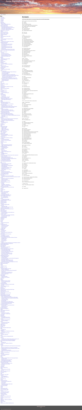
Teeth (1, 373)
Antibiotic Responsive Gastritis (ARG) (5, 36)
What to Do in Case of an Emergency (6, 140)
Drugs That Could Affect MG (5, 269)
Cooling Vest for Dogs (4, 206)
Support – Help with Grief (4, 367)
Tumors (2, 387)
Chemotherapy (3, 85)
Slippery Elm (2, 353)
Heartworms (2, 203)
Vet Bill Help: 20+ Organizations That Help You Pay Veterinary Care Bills (10, 176)
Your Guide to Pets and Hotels (5, 391)
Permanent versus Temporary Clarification (6, 172)
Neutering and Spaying (4, 283)
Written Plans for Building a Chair (5, 56)
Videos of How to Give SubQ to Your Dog (6, 363)
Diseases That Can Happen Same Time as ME (6, 113)
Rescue (1, 335)
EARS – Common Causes (4, 131)
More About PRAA (3, 300)
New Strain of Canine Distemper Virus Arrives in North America (9, 118)
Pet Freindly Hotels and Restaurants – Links (7, 157)
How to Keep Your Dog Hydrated (5, 215)
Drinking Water (3, 124)
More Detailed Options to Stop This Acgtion (7, 135)
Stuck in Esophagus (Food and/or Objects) (6, 361)
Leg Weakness (2, 229)
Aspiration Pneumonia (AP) (4, 42)
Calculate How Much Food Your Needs (6, 163)
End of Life (2, 141)
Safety (1, 341)
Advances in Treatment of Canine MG (6, 268)
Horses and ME (3, 209)
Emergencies (2, 138)
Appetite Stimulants (3, 39)
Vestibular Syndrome (3, 393)
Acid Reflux (2, 20)
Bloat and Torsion (3, 61)
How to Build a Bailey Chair (5, 53)
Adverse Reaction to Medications (5, 30)
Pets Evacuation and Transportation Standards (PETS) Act (8, 158)
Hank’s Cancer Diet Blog (5, 73)
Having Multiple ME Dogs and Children (6, 167)
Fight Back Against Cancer (5, 79)
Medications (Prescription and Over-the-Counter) (7, 248)
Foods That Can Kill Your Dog (4, 186)
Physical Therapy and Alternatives (5, 310)
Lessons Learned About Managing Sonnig (6, 232)
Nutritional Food (3, 288)
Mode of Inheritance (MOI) (4, 263)
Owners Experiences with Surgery (5, 369)
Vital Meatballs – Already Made (5, 184)
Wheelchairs (2, 400)
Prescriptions (2, 315)
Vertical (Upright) (3, 169)
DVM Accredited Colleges (4, 126)
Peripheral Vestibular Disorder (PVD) (5, 294)
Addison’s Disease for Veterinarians (6, 24)
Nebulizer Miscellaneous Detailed (5, 280)
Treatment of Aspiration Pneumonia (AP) (6, 47)
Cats (1, 82)
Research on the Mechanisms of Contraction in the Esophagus (9, 347)
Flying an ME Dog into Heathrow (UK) (6, 381)
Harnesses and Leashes (4, 202)
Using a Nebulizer (3, 282)
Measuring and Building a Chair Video (6, 55)
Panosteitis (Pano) (3, 230)
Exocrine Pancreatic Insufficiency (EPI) (6, 160)
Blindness (2, 60)
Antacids (2, 35)
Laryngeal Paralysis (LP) (4, 224)
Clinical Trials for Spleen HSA (6, 72)
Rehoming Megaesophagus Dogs (5, 332)
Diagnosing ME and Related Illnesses (5, 102)
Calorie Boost (2, 68)
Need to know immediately (5, 66)
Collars (1, 89)
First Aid (2, 177)
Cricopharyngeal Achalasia (4, 147)
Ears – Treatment (3, 132)
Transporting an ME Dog (4, 380)
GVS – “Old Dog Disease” (4, 196)
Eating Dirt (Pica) (3, 133)
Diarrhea (2, 108)
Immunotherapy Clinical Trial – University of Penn (8, 74)
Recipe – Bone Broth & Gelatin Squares (6, 327)
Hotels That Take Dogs (4, 210)
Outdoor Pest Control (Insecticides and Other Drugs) (7, 289)
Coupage (2, 93)
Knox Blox (2, 223)
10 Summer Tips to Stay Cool (5, 92)
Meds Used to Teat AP (4, 43)
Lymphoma (2, 241)
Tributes (2, 386)
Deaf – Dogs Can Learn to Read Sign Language (7, 114)
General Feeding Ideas (4, 166)
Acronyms (2, 21)
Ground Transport (3, 382)
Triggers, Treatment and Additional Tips (6, 145)
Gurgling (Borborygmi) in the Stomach (6, 200)
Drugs (1, 125)
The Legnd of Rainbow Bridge (5, 199)
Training (2, 379)
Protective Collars (3, 316)
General (2, 190)
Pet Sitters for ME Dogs (4, 307)
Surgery (2, 368)
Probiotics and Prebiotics (5, 80)
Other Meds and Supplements (5, 252)
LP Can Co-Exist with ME (4, 226)
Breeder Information (3, 65)
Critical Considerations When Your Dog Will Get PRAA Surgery (9, 297)
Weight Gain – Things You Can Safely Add (6, 399)
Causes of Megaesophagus (4, 256)
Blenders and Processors (4, 59)
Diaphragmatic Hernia (4, 104)
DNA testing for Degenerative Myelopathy (6, 98)
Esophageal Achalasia (4, 148)
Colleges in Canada (3, 128)
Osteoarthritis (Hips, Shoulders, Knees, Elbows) (7, 41)
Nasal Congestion (3, 274)
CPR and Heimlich (3, 94)
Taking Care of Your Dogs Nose (5, 277)
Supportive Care (3, 271)
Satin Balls (2, 183)
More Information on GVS (4, 197)
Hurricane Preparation (3, 211)
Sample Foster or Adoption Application (6, 28)
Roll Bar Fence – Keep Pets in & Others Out (6, 343)
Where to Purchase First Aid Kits (5, 180)
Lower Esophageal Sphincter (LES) (5, 236)
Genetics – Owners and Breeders (5, 191)
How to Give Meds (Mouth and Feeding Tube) (7, 251)
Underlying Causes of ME (4, 388)
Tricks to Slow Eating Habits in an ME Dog (6, 137)
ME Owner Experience (4, 394)
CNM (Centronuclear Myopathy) (5, 88)
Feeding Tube (2, 170)
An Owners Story (3, 329)
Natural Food (2, 278)
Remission (2, 333)
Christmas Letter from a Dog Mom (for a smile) (7, 86)
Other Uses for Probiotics (4, 320)
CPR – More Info (3, 95)
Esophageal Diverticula (4, 153)
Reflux (1, 328)
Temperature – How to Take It (4, 374)
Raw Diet (2, 326)
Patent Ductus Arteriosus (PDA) (5, 291)
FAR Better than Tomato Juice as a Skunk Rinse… (7, 178)
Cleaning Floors (3, 87)
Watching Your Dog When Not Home (5, 397)
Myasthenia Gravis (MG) (4, 267)
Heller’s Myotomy (3, 239)
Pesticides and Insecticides (4, 304)
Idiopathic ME (2, 218)
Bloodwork (2, 62)
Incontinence (2, 219)
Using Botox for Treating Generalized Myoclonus (7, 120)
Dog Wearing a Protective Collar (5, 317)
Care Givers (2, 81)
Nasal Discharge (3, 275)
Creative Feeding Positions (4, 164)
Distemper (2, 117)
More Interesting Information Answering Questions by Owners (9, 261)
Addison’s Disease (3, 23)
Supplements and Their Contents (5, 69)
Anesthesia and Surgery (4, 34)
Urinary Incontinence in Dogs (4, 389)
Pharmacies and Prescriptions (4, 308)
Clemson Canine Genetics (4, 192)
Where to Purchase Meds (4, 254)
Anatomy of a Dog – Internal (4, 33)
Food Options (2, 182)
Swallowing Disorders (3, 371)
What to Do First (3, 48)
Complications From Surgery (5, 225)
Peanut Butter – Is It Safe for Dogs (5, 313)
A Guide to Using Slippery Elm (5, 354)
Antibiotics (2, 37)
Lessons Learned (3, 231)
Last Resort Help (3, 228)
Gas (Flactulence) (3, 189)
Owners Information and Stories (5, 171)
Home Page (2, 17)
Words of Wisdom (3, 401)
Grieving (2, 198)
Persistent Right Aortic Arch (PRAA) (5, 295)
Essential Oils (2, 154)
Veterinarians (2, 395)
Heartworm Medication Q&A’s (5, 204)
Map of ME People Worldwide (4, 244)
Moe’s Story (2, 365)
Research (2, 337)
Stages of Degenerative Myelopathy (6, 99)
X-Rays (2, 402)
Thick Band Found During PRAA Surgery (6, 303)
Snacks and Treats (3, 355)
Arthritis (2, 40)
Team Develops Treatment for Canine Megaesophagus (8, 339)
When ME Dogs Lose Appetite (5, 235)
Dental (1, 100)
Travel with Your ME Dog (4, 385)
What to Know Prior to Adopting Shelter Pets (7, 336)
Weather (2, 398)
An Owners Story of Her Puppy (5, 322)
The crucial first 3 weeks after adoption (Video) (7, 29)
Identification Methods (4, 217)
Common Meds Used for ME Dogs (5, 249)
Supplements (2, 366)
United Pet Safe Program (4, 384)
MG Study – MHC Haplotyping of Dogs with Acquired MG (9, 270)
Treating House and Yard (4, 306)
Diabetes (2, 101)
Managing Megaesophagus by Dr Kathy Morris (7, 243)
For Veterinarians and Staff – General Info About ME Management (10, 258)
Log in (41, 407)
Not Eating (2, 287)
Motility (2, 264)
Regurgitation (2, 330)
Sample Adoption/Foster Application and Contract (7, 27)
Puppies (2, 321)
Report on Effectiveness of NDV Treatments (7, 119)
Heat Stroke (2, 205)
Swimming (2, 372)
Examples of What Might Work (5, 352)
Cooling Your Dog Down (4, 91)
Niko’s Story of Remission (4, 334)
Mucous (2, 265)
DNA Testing (2, 121)
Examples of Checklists (4, 213)
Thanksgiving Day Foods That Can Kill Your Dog (7, 187)
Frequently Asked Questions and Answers (6, 144)
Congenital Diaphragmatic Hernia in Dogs (6, 105)
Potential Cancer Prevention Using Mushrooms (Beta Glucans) (9, 78)
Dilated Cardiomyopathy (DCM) (5, 111)
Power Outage (2, 314)
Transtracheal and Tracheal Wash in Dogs (6, 46)
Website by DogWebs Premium (41, 406)
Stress (1, 356)
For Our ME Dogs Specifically (5, 139)
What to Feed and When (4, 323)
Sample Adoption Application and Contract (7, 26)
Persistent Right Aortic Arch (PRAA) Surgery (7, 301)
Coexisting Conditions (4, 257)
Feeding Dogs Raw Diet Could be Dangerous (7, 165)
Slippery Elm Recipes (4, 150)
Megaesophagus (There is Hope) (5, 255)
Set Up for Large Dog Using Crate (5, 281)
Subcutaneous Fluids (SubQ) (4, 362)
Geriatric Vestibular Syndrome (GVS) (5, 195)
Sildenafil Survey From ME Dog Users (6, 350)
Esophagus (2, 152)
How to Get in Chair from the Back (5, 54)
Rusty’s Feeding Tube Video (4, 173)
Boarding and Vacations (4, 63)
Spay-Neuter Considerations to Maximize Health (7, 284)
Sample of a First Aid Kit (4, 179)
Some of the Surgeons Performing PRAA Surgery (7, 302)
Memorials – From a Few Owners (5, 262)
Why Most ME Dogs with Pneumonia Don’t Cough (7, 49)
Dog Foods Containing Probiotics (5, 319)
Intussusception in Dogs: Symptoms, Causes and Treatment (9, 106)
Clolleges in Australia (4, 127)
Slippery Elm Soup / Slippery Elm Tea (6, 151)
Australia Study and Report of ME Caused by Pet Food (8, 50)
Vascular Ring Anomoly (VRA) (4, 392)
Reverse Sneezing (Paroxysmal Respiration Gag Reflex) (8, 340)
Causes (2, 143)
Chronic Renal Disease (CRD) (5, 222)
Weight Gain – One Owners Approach (6, 185)
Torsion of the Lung (3, 378)
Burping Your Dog (3, 67)
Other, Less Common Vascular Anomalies (6, 359)
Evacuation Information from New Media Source (7, 212)
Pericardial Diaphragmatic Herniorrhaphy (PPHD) (7, 107)
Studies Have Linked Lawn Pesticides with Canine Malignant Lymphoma (10, 242)
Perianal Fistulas (3, 293)
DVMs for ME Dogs (3, 130)
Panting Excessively (3, 290)
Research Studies (3, 193)
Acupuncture (2, 22)
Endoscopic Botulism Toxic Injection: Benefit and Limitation (9, 237)
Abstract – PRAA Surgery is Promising (6, 296)
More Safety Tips (3, 342)
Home (2, 14)
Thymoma (2, 375)
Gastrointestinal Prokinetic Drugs (5, 250)
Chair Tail (2, 52)
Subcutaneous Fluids (4, 216)
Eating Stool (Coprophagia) (4, 134)
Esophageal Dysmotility (4, 146)
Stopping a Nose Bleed (4, 276)
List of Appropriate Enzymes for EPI (6, 161)
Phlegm (2, 309)
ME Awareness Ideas (3, 245)
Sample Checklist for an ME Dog (5, 159)
